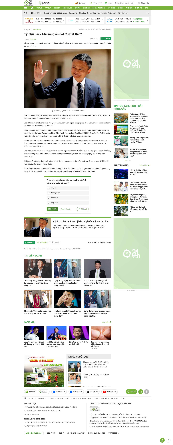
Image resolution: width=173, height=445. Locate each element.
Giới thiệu (51, 433)
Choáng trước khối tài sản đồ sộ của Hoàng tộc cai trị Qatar (37, 312)
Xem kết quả (65, 209)
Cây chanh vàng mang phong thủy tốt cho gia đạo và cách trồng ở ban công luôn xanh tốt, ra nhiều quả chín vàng (139, 198)
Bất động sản (62, 13)
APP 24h (32, 391)
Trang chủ (27, 29)
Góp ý (61, 433)
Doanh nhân (73, 13)
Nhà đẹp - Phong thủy (87, 13)
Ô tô (146, 8)
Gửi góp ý (44, 242)
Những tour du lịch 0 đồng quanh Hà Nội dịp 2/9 (138, 209)
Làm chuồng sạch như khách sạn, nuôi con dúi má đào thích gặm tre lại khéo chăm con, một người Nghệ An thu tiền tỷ (139, 186)
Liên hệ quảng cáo (34, 433)
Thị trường (121, 165)
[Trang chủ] (27, 13)
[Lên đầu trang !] (168, 440)
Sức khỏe (111, 8)
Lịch (110, 3)
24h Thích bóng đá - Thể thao (94, 8)
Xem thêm (105, 322)
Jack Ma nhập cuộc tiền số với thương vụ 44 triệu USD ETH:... (34, 344)
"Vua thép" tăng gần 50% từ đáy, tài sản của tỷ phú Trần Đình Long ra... (37, 283)
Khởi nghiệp (102, 13)
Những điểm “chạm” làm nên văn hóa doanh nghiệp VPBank (139, 140)
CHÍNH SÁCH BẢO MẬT (75, 433)
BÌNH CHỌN (52, 209)
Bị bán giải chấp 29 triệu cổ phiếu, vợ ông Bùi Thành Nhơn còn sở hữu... (96, 283)
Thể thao (138, 8)
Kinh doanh (67, 8)
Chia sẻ (107, 38)
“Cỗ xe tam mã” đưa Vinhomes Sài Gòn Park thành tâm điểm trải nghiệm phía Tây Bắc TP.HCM (139, 118)
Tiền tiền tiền (122, 13)
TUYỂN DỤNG (114, 433)
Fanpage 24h (60, 391)
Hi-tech (120, 8)
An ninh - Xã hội (63, 398)
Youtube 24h (111, 391)
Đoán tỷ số (97, 3)
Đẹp (96, 398)
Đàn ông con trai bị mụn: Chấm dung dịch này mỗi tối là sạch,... (100, 344)
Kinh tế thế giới (50, 13)
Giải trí (77, 8)
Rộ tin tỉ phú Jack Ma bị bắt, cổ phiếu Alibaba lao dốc (80, 221)
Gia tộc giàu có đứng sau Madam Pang (96, 375)
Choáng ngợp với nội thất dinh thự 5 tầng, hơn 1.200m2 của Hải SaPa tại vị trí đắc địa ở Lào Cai (96, 364)
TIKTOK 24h (94, 391)
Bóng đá (57, 8)
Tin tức (39, 8)
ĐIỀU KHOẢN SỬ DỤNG (96, 433)
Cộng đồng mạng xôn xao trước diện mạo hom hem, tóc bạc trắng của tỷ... (67, 283)
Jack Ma (33, 39)
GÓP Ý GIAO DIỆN (7, 441)
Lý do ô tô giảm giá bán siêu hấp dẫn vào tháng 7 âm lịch (139, 172)
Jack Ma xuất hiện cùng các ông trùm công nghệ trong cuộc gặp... (55, 344)
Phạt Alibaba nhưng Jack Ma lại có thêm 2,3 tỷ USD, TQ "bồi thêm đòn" (67, 313)
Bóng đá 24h (77, 391)
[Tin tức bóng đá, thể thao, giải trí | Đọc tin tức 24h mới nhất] (28, 3)
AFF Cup (48, 8)
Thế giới (129, 8)
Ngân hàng (112, 13)
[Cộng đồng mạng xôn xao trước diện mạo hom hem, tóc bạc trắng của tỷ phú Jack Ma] (67, 268)
